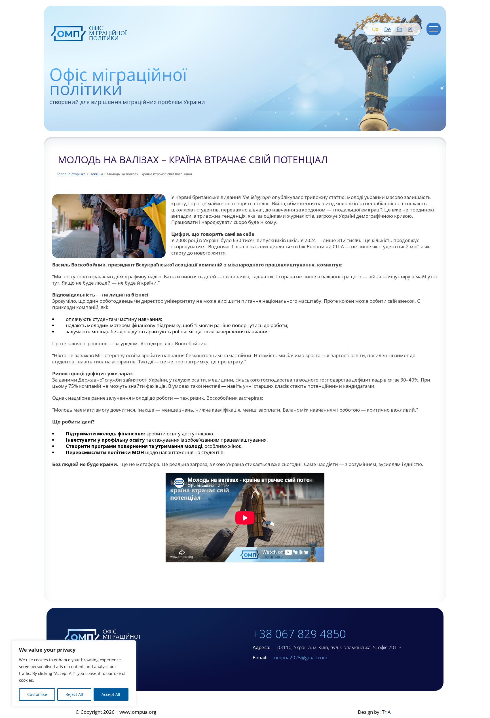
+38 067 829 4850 (299, 633)
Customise (37, 694)
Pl (410, 29)
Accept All (111, 694)
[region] (73, 673)
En (399, 29)
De (387, 29)
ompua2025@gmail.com (300, 657)
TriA (386, 712)
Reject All (74, 694)
